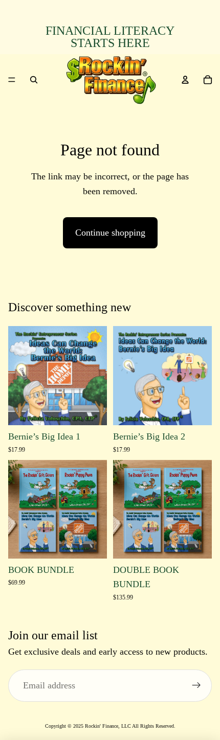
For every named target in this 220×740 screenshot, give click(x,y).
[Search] (34, 79)
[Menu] (12, 79)
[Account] (185, 79)
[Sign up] (196, 686)
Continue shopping (110, 232)
